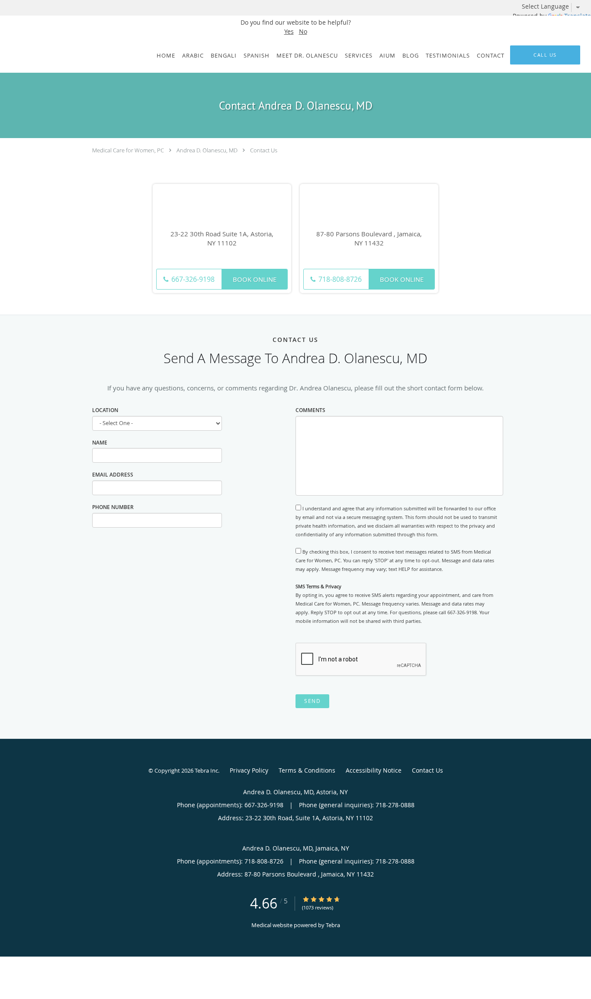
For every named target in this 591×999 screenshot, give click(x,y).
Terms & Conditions (307, 770)
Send (312, 701)
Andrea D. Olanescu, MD (207, 150)
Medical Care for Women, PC (128, 150)
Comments (310, 410)
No (303, 31)
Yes (289, 31)
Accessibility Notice (373, 770)
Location (105, 410)
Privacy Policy (249, 770)
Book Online (254, 279)
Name (99, 442)
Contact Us (263, 150)
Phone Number (113, 507)
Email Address (112, 474)
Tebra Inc (206, 770)
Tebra (333, 925)
